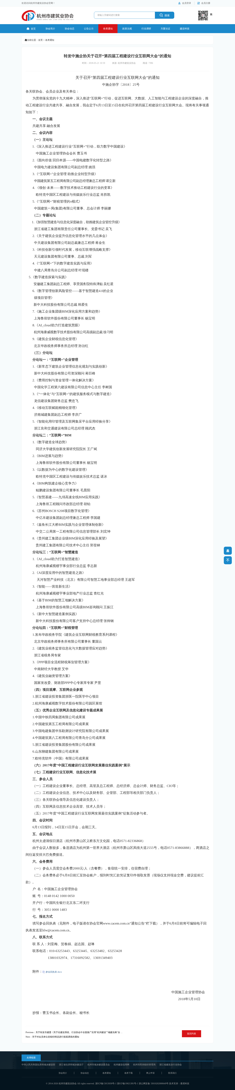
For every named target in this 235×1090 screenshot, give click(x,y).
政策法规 (127, 28)
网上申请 (150, 1073)
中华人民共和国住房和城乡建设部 (38, 1064)
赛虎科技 (184, 1083)
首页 (31, 28)
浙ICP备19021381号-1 (127, 1083)
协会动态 (69, 28)
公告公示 (89, 28)
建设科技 (184, 28)
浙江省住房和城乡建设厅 (71, 1064)
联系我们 (172, 1073)
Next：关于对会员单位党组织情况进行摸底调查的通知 (52, 1037)
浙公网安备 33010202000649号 (153, 1083)
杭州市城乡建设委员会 (98, 1064)
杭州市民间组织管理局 (144, 1064)
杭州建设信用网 (121, 1064)
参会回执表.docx (54, 972)
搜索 (165, 15)
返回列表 (191, 1033)
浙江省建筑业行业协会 (170, 1064)
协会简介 (50, 28)
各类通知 (108, 28)
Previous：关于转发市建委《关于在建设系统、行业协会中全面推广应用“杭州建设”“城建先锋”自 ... (74, 1032)
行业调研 (146, 28)
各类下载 (128, 1073)
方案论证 (165, 28)
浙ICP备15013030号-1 (105, 1083)
